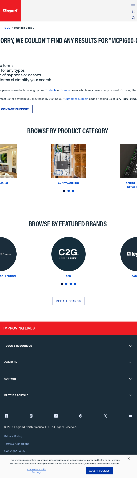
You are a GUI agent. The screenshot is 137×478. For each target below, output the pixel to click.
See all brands (68, 301)
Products (51, 90)
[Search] (133, 18)
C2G (68, 276)
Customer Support (76, 99)
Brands (65, 90)
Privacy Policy (13, 436)
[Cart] (133, 11)
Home (6, 28)
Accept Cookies (99, 470)
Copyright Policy (14, 451)
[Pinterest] (80, 416)
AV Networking (68, 183)
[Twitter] (105, 416)
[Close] (129, 458)
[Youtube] (130, 416)
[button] (64, 191)
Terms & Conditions (16, 444)
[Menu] (133, 4)
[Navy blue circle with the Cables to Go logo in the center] (68, 255)
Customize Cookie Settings (36, 471)
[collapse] (130, 346)
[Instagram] (31, 416)
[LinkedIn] (56, 416)
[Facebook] (6, 416)
